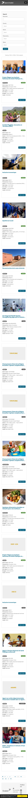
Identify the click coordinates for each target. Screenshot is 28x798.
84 (18, 776)
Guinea (4, 130)
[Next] (8, 779)
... (12, 776)
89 (2, 778)
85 (21, 776)
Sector (4, 29)
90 (5, 778)
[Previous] (5, 777)
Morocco (4, 177)
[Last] (11, 779)
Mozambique (5, 464)
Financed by (5, 36)
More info (12, 796)
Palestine (5, 417)
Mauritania (5, 512)
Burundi (4, 321)
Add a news (22, 100)
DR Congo (5, 82)
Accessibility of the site (16, 791)
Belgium (4, 369)
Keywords (5, 16)
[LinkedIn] (21, 790)
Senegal (4, 703)
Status (4, 42)
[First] (2, 777)
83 (15, 776)
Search (5, 48)
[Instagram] (21, 793)
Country (4, 23)
